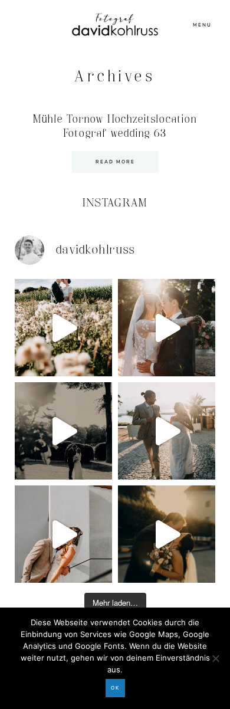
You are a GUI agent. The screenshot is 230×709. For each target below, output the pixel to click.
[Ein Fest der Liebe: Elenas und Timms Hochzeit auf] (166, 431)
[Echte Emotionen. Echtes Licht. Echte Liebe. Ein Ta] (166, 534)
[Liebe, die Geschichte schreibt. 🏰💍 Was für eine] (63, 534)
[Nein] (215, 658)
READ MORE (115, 162)
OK (115, 688)
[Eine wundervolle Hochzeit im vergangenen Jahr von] (166, 327)
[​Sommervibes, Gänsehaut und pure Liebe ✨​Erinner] (63, 327)
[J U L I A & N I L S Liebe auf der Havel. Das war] (63, 431)
